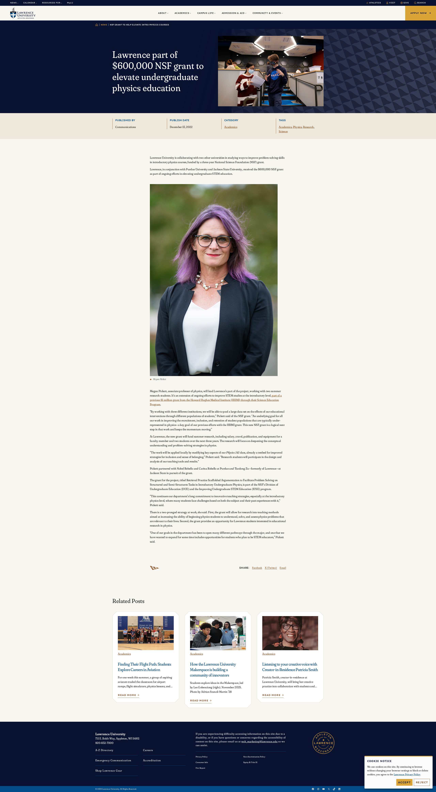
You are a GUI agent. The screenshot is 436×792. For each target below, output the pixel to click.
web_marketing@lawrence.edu (259, 741)
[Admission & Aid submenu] (245, 13)
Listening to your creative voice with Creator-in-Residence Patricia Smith (290, 667)
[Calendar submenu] (36, 3)
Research (308, 127)
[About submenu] (167, 13)
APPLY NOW (418, 13)
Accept (404, 782)
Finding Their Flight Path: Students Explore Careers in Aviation (144, 667)
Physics (297, 127)
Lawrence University (110, 734)
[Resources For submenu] (61, 3)
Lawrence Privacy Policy (407, 774)
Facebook (257, 567)
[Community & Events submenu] (282, 13)
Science (283, 131)
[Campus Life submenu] (215, 13)
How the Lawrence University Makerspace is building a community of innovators (213, 670)
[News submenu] (17, 3)
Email (283, 567)
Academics (230, 127)
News (104, 25)
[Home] (96, 25)
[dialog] (398, 772)
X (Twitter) (271, 567)
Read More (127, 696)
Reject (422, 782)
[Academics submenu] (190, 13)
